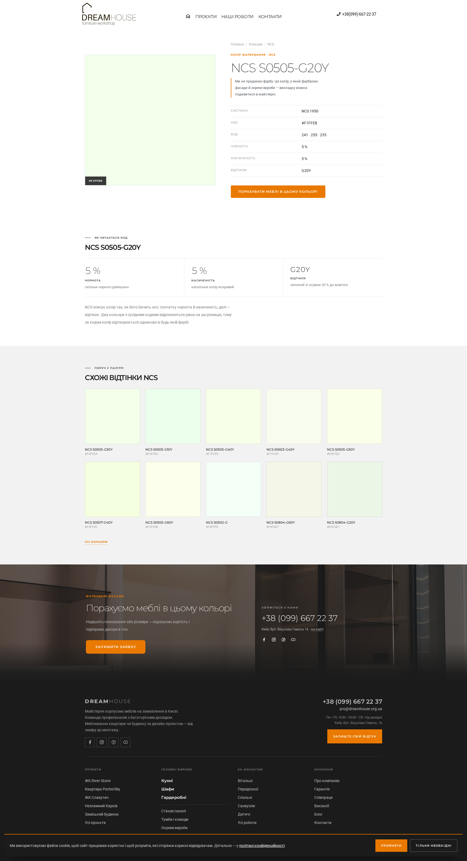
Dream (108, 701)
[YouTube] (293, 639)
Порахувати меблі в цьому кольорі (278, 192)
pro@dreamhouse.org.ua (361, 709)
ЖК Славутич (97, 797)
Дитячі (244, 814)
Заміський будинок (102, 814)
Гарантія (322, 789)
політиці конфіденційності (262, 845)
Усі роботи (247, 822)
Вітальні (245, 781)
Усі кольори (96, 542)
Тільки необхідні (434, 845)
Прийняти (391, 845)
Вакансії (321, 806)
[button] (206, 16)
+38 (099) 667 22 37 (300, 618)
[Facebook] (264, 639)
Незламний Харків (101, 806)
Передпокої (248, 789)
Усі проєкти (95, 822)
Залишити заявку (115, 647)
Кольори (255, 44)
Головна (237, 44)
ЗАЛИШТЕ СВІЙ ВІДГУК (354, 736)
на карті (317, 629)
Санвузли (246, 806)
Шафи (167, 789)
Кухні (167, 780)
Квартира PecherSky (102, 789)
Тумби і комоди (174, 819)
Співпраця (323, 797)
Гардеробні (173, 797)
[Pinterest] (283, 639)
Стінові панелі (173, 811)
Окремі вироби (174, 828)
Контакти (322, 822)
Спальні (245, 797)
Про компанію (326, 781)
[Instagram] (273, 639)
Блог (318, 814)
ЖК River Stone (98, 781)
